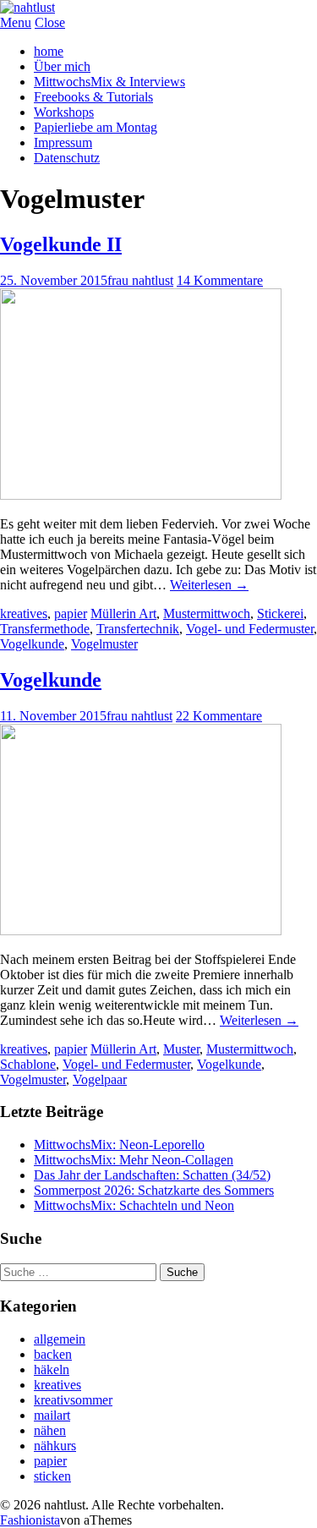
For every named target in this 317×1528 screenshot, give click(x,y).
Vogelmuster (104, 644)
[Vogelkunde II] (140, 495)
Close (50, 22)
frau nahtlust (140, 280)
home (48, 51)
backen (53, 1354)
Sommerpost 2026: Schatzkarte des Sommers (154, 1190)
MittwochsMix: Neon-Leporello (119, 1144)
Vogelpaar (100, 1079)
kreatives (23, 613)
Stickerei (280, 613)
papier (70, 613)
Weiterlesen (209, 585)
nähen (50, 1430)
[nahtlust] (27, 7)
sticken (52, 1476)
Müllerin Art (123, 613)
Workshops (64, 112)
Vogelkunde (32, 644)
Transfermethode (45, 629)
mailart (52, 1415)
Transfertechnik (137, 629)
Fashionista (30, 1520)
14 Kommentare (220, 280)
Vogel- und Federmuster (250, 629)
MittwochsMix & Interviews (109, 81)
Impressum (63, 142)
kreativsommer (73, 1400)
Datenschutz (67, 158)
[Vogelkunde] (140, 930)
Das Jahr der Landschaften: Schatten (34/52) (152, 1175)
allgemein (59, 1339)
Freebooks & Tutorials (93, 97)
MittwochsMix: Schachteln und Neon (134, 1205)
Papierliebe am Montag (95, 127)
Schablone (28, 1064)
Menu (15, 22)
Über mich (62, 66)
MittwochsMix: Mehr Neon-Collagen (133, 1160)
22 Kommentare (219, 716)
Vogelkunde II (61, 244)
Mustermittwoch (206, 613)
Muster (181, 1049)
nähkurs (55, 1445)
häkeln (51, 1369)
